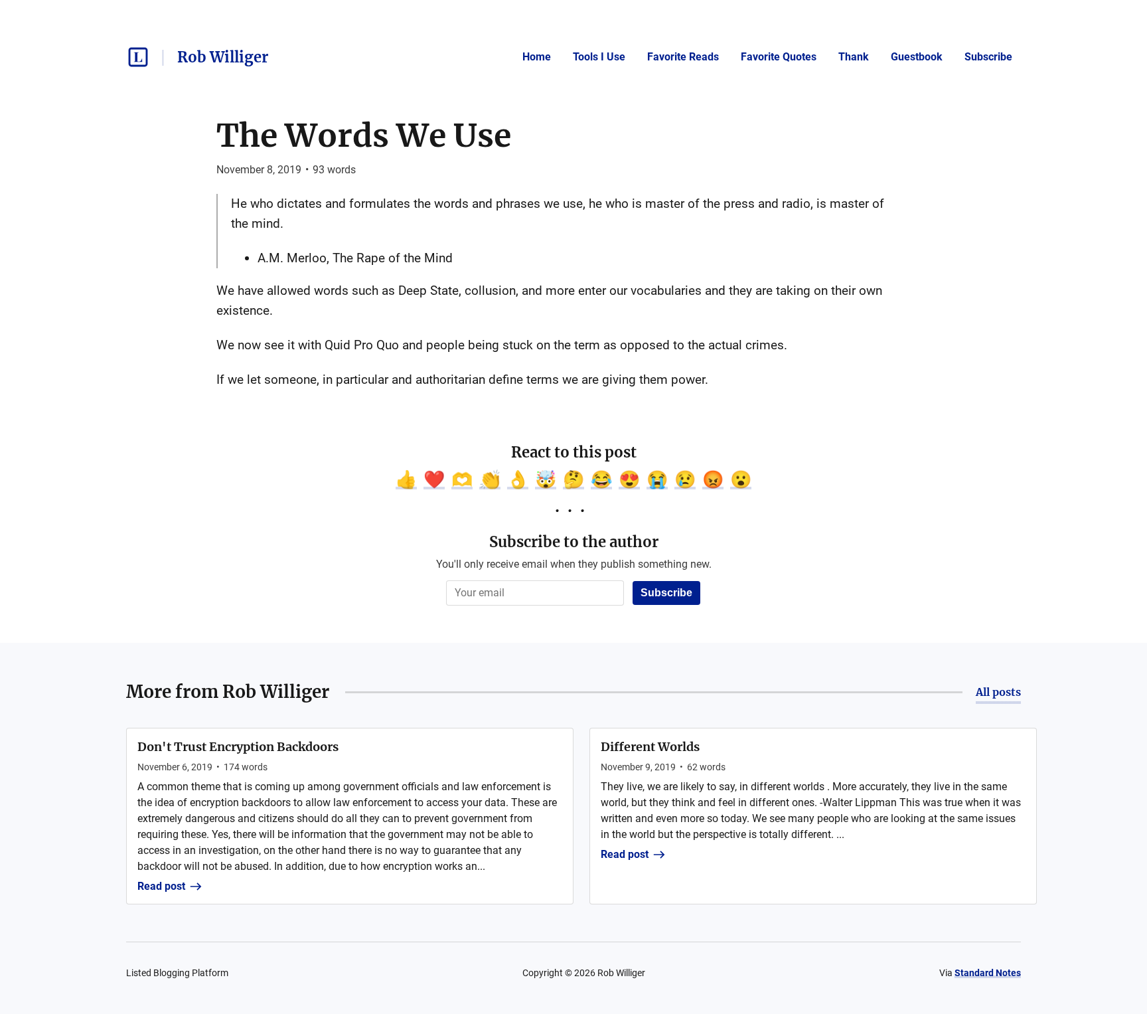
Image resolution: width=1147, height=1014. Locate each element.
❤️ (434, 479)
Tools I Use (599, 56)
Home (536, 56)
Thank (853, 56)
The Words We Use (363, 135)
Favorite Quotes (778, 56)
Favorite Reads (683, 56)
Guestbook (917, 56)
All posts (998, 692)
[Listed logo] (138, 57)
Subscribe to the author (573, 542)
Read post (161, 886)
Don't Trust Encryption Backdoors (238, 746)
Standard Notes (988, 973)
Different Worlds (650, 746)
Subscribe (988, 56)
